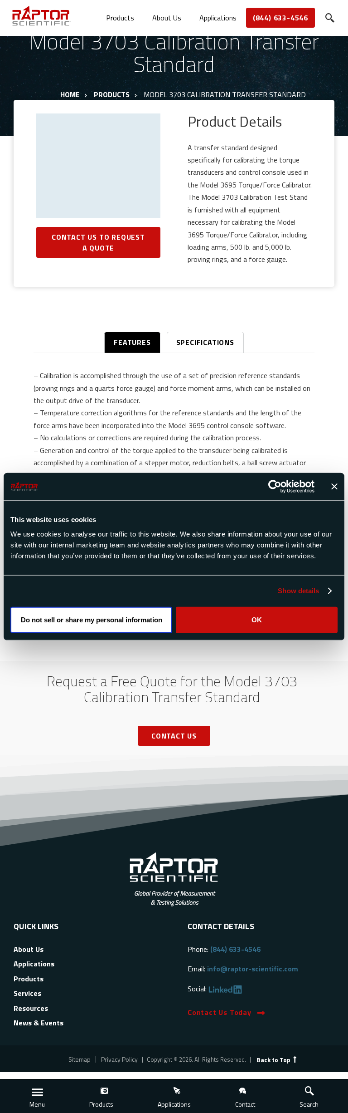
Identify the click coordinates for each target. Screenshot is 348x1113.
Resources (31, 1008)
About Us (166, 17)
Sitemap (79, 1059)
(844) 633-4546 (280, 17)
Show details (298, 591)
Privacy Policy (119, 1059)
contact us (174, 735)
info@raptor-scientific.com (252, 968)
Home (70, 94)
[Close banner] (334, 486)
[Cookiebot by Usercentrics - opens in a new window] (274, 486)
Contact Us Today (219, 1012)
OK (256, 619)
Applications (218, 17)
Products (120, 17)
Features (132, 342)
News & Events (38, 1022)
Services (27, 993)
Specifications (205, 342)
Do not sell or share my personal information (91, 619)
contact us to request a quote (98, 242)
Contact (245, 1104)
